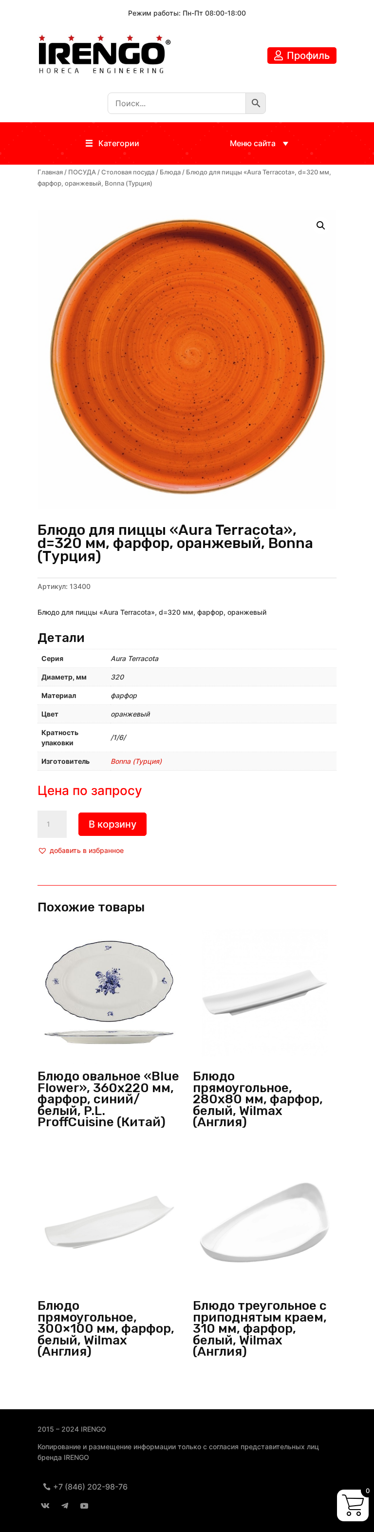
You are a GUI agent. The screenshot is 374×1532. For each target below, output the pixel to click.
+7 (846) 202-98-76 (90, 1487)
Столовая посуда (127, 172)
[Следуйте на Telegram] (65, 1505)
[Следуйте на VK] (45, 1505)
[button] (118, 143)
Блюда (170, 172)
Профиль (308, 55)
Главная (50, 172)
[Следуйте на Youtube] (84, 1505)
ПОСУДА (82, 172)
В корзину (112, 824)
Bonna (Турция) (136, 761)
